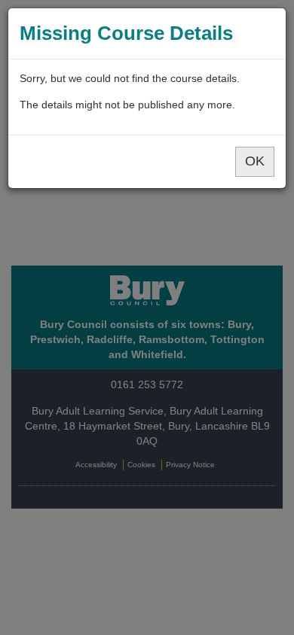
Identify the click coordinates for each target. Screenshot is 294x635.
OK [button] (255, 161)
